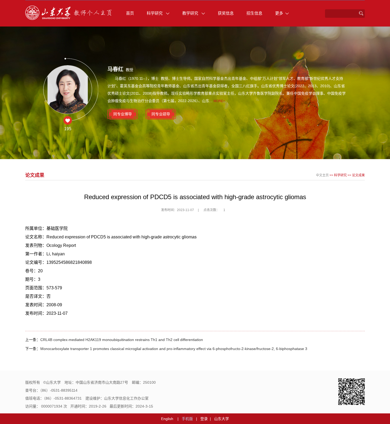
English (167, 419)
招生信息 (254, 13)
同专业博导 (122, 114)
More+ (219, 101)
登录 (204, 419)
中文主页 (322, 175)
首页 (130, 13)
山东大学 (221, 419)
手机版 (187, 419)
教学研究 (190, 13)
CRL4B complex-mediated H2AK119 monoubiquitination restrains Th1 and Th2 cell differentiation (121, 340)
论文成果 (358, 175)
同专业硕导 (160, 114)
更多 (279, 13)
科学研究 (155, 13)
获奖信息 (226, 13)
